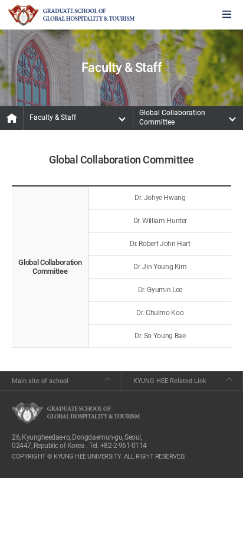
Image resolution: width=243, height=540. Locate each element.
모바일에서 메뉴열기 (226, 15)
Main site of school (40, 381)
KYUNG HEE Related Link (169, 381)
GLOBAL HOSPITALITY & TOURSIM (71, 15)
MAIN (12, 118)
